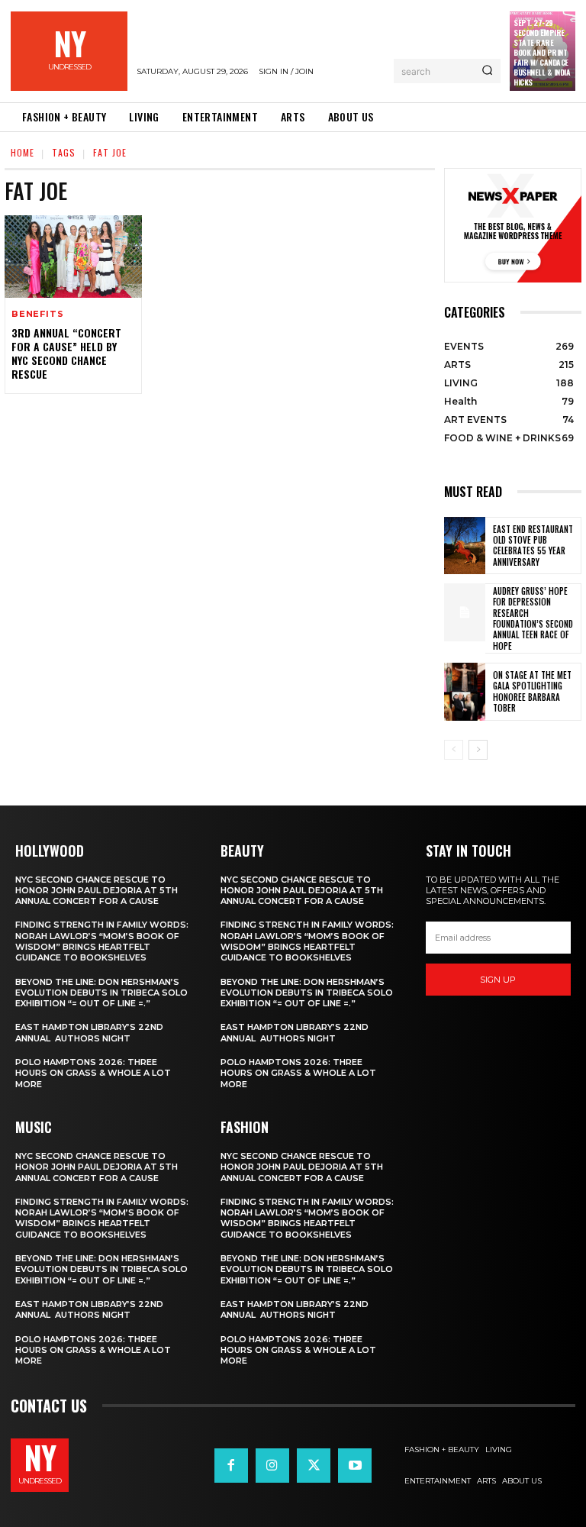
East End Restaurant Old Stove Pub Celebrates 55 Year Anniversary (533, 545)
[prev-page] (453, 750)
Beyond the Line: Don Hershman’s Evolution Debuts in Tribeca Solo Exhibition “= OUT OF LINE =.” (101, 993)
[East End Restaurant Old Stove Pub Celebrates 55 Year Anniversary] (464, 546)
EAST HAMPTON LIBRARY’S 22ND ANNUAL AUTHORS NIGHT (89, 1032)
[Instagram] (272, 1465)
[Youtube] (355, 1465)
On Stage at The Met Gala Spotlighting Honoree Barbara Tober (532, 691)
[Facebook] (231, 1465)
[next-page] (478, 750)
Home (22, 152)
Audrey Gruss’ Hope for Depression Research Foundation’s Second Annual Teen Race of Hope (533, 618)
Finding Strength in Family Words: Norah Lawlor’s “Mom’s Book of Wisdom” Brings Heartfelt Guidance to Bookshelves (101, 941)
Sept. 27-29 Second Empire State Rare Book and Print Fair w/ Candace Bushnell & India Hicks (542, 52)
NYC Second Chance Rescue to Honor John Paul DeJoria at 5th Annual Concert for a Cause (96, 890)
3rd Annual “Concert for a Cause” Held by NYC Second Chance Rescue (66, 353)
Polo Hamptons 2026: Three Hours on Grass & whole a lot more (93, 1073)
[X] (313, 1465)
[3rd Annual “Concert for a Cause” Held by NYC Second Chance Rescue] (73, 256)
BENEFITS (37, 314)
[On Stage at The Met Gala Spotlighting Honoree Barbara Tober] (464, 692)
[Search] (487, 71)
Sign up (498, 979)
